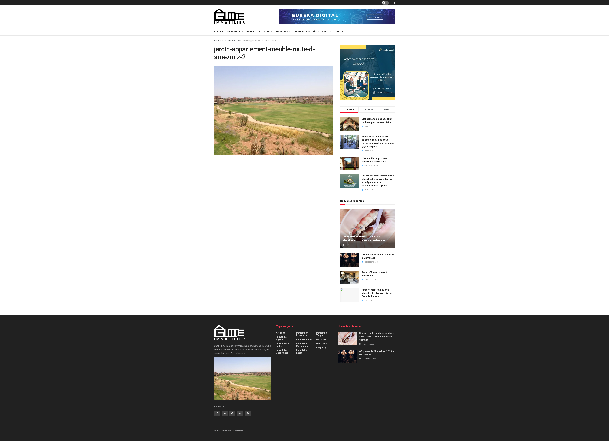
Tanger (338, 31)
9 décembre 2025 (370, 262)
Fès (315, 31)
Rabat (325, 31)
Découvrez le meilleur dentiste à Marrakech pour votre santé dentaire (376, 336)
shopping (321, 347)
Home (216, 40)
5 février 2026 (350, 245)
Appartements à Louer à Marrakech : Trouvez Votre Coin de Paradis (377, 293)
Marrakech (234, 31)
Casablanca (300, 31)
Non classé (322, 343)
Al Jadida (264, 31)
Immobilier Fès (304, 339)
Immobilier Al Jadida (283, 344)
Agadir (250, 31)
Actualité (280, 333)
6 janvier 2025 (369, 301)
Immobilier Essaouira (302, 334)
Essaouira (281, 31)
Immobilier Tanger (322, 334)
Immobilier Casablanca (282, 351)
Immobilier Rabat (302, 351)
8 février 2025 (369, 280)
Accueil (218, 31)
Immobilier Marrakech (231, 40)
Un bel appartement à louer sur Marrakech (261, 40)
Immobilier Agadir (282, 338)
